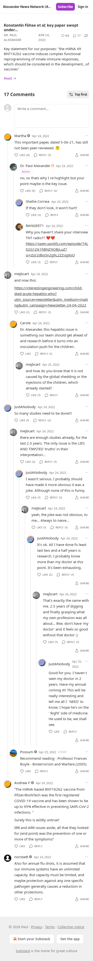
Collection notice (71, 927)
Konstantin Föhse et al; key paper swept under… (41, 27)
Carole (25, 322)
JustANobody (25, 406)
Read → (10, 78)
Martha (20, 135)
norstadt (21, 856)
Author (26, 171)
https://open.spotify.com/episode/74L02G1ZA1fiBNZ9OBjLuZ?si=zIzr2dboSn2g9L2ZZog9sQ (57, 249)
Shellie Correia (37, 201)
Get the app (70, 939)
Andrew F (22, 782)
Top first (81, 94)
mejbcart (21, 273)
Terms (50, 927)
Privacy (36, 927)
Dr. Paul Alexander (12, 37)
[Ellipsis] (87, 135)
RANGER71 (35, 225)
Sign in (83, 7)
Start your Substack (34, 939)
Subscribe (65, 7)
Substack (23, 951)
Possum (26, 751)
